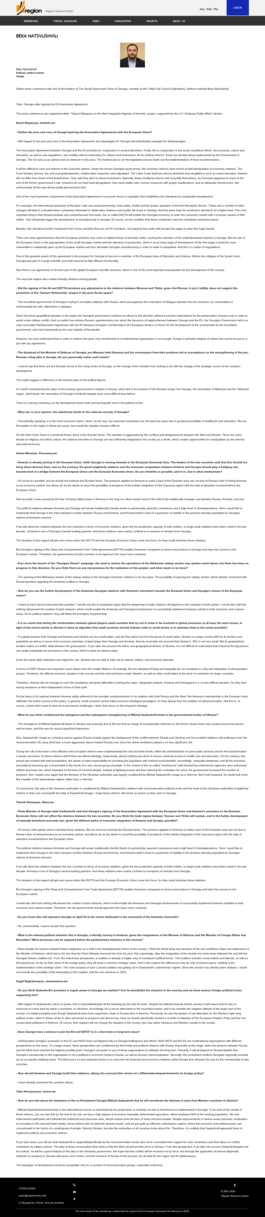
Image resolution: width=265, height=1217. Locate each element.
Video (95, 21)
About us (179, 21)
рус (216, 9)
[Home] (29, 8)
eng (209, 9)
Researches (31, 21)
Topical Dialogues (65, 21)
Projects (151, 21)
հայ (202, 9)
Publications (123, 21)
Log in (238, 7)
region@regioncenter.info (32, 1195)
